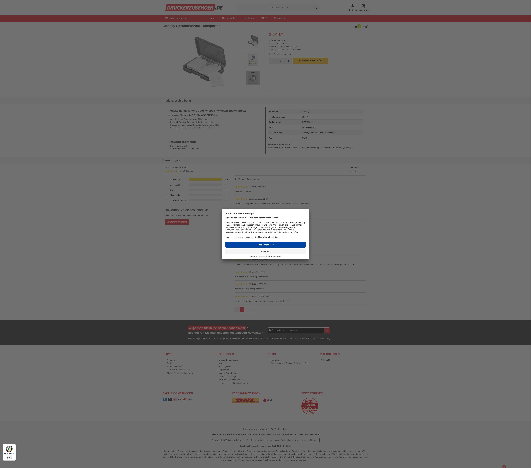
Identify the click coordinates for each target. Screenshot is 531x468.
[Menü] (14, 445)
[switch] (9, 457)
